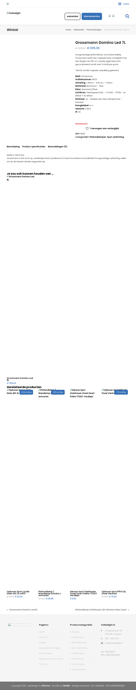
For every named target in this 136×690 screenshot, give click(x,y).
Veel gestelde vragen (49, 648)
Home (42, 631)
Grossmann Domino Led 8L (22, 609)
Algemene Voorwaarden (51, 658)
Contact (43, 664)
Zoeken (42, 642)
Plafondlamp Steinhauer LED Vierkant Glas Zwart (101, 609)
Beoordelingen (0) (57, 146)
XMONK (66, 685)
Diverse (75, 631)
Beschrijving (13, 146)
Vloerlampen (78, 664)
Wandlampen (78, 669)
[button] (127, 16)
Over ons (43, 637)
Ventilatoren (78, 658)
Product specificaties (33, 146)
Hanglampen (78, 637)
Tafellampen (78, 653)
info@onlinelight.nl (113, 643)
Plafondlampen (98, 137)
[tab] (13, 146)
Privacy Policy (45, 653)
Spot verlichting (115, 137)
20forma (46, 685)
